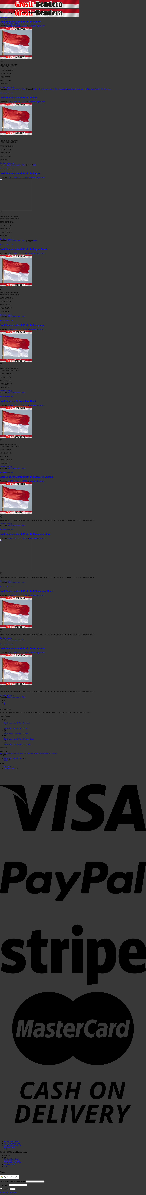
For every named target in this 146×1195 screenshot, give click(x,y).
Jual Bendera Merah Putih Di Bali (18, 97)
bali (34, 165)
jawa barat (63, 89)
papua (35, 241)
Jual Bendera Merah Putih (6, 17)
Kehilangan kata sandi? (8, 1192)
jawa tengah (71, 89)
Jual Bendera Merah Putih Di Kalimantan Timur (26, 591)
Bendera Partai (9, 1147)
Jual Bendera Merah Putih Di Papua (20, 173)
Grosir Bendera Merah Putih (48, 89)
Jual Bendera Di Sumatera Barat (18, 401)
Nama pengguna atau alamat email (13, 1181)
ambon (35, 89)
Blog (5, 1149)
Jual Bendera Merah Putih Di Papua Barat (23, 249)
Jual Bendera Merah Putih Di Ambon (20, 21)
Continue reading (7, 87)
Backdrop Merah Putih (12, 1143)
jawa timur (80, 89)
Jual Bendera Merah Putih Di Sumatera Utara (25, 534)
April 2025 (7, 767)
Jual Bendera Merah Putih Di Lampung (22, 325)
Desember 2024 (9, 768)
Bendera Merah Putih (11, 23)
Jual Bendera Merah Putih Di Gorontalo (22, 648)
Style (6, 760)
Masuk (13, 1189)
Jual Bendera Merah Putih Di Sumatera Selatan (26, 476)
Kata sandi (4, 1185)
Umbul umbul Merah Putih (13, 1145)
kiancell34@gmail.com (37, 26)
